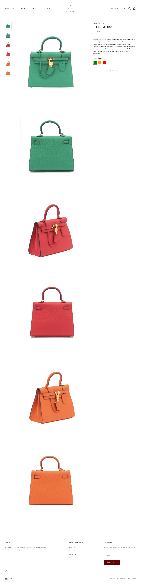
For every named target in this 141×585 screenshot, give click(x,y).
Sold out (114, 70)
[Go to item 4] (8, 54)
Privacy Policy (73, 551)
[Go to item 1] (8, 26)
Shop (15, 8)
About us (24, 8)
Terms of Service (74, 558)
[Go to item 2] (8, 35)
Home (7, 8)
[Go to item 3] (8, 44)
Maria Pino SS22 (98, 23)
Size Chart (72, 547)
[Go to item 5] (8, 63)
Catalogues (36, 8)
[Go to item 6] (8, 73)
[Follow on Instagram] (6, 571)
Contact (48, 8)
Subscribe (112, 563)
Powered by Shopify (129, 579)
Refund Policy (73, 554)
